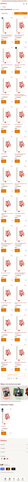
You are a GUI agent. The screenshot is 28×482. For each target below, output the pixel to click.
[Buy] (3, 42)
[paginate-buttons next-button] (19, 378)
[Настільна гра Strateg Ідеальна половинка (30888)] (21, 233)
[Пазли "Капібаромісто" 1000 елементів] (7, 352)
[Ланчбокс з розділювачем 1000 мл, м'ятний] (21, 322)
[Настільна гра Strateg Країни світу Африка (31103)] (21, 144)
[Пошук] (24, 4)
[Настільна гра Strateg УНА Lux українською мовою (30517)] (7, 25)
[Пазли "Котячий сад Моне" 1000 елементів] (21, 174)
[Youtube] (7, 459)
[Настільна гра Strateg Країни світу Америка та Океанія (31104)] (21, 263)
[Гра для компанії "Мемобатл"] (21, 203)
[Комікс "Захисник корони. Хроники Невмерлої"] (21, 25)
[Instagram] (4, 459)
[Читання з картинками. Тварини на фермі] (7, 203)
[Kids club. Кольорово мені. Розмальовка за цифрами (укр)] (21, 84)
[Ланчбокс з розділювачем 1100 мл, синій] (7, 174)
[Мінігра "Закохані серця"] (7, 263)
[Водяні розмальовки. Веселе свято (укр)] (21, 55)
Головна (4, 6)
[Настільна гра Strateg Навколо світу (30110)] (21, 352)
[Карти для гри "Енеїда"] (7, 84)
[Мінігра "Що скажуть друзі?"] (7, 293)
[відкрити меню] (26, 4)
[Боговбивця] (6, 416)
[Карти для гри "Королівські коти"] (7, 322)
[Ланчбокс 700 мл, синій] (7, 114)
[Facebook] (1, 459)
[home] (1, 7)
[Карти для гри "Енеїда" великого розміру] (21, 293)
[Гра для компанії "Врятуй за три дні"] (7, 55)
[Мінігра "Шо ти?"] (7, 144)
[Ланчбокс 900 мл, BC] (21, 114)
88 (16, 378)
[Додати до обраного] (12, 42)
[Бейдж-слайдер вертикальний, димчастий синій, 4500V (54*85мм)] (7, 233)
